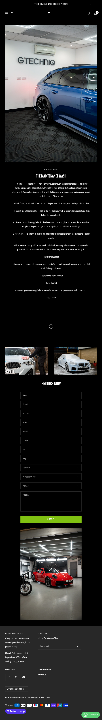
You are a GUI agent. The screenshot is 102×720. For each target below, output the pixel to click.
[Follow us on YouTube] (23, 677)
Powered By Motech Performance (39, 697)
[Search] (12, 13)
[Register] (77, 646)
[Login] (89, 13)
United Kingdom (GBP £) (15, 689)
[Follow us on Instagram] (16, 677)
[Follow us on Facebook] (9, 677)
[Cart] (95, 13)
